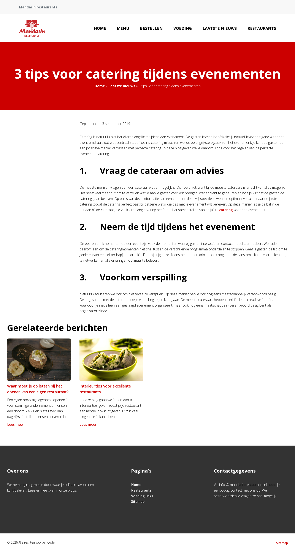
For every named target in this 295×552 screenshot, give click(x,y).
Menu (123, 28)
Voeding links (142, 495)
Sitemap (137, 501)
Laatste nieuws (220, 28)
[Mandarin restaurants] (32, 28)
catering (226, 209)
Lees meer (15, 424)
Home (100, 28)
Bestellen (151, 28)
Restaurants (261, 28)
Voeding (182, 28)
